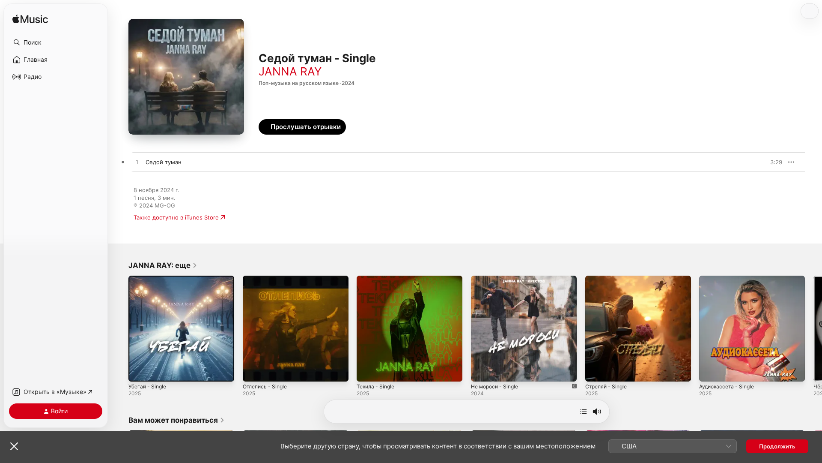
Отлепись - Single (267, 279)
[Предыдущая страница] (120, 328)
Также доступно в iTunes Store (176, 217)
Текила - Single (377, 279)
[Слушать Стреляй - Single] (596, 370)
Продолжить (777, 446)
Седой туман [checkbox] (164, 162)
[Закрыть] (14, 446)
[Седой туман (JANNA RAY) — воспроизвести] (137, 162)
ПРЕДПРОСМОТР (764, 162)
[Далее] (583, 412)
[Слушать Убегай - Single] (139, 370)
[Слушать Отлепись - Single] (253, 370)
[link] (162, 265)
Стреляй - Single (608, 279)
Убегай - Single (149, 279)
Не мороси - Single (497, 279)
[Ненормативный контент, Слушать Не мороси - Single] (481, 370)
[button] (55, 42)
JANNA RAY (290, 71)
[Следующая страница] (813, 328)
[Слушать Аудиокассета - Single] (709, 370)
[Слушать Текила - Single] (367, 370)
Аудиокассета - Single (729, 279)
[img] (30, 19)
